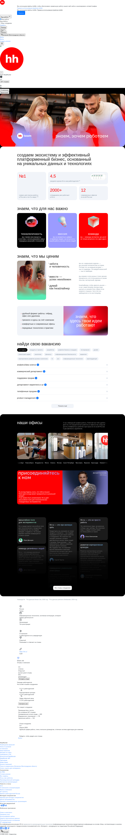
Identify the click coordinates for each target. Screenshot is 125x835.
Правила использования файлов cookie (50, 10)
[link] (3, 32)
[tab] (4, 90)
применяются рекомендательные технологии (38, 824)
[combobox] (4, 831)
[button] (2, 37)
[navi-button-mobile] (2, 43)
